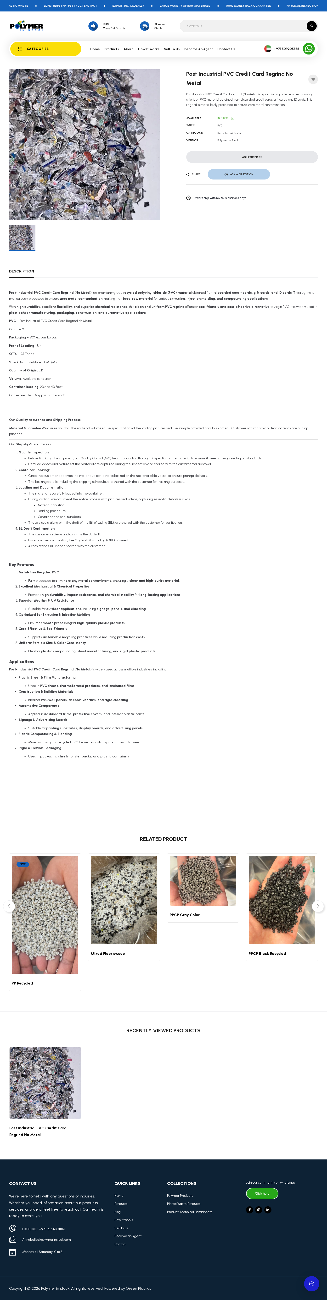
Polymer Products (180, 1196)
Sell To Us (172, 49)
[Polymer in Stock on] (267, 1209)
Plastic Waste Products (183, 1204)
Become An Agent (198, 49)
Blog (117, 1212)
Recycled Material (229, 133)
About (129, 49)
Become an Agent (127, 1236)
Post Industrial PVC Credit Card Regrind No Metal (38, 1131)
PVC (220, 125)
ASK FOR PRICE (252, 157)
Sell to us (121, 1228)
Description (21, 271)
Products (120, 1204)
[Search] (312, 26)
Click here (262, 1193)
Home (95, 49)
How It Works (148, 49)
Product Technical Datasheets (189, 1212)
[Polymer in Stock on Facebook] (249, 1209)
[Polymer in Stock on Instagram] (258, 1209)
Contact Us (226, 49)
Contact (120, 1244)
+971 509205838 (286, 49)
